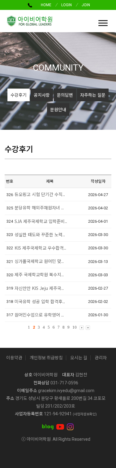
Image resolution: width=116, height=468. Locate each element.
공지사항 (42, 95)
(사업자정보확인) (85, 414)
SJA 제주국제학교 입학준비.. (41, 221)
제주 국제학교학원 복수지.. (39, 274)
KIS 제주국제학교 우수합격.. (40, 248)
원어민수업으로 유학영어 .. (39, 315)
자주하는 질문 (92, 95)
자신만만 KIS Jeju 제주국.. (39, 288)
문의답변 (65, 95)
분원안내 (58, 109)
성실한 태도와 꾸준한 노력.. (40, 234)
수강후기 (19, 95)
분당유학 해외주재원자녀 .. (39, 207)
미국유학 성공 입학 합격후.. (40, 301)
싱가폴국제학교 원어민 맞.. (39, 261)
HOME (46, 5)
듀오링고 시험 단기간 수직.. (40, 194)
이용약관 (14, 357)
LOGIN (66, 5)
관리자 (101, 357)
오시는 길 (78, 357)
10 (74, 327)
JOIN (86, 5)
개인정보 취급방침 (46, 357)
